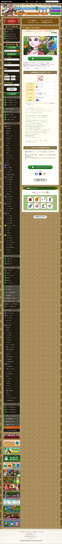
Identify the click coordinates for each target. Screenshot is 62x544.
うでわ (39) (8, 206)
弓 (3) (7, 160)
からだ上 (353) (9, 177)
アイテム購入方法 (32, 20)
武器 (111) (8, 126)
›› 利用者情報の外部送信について (31, 536)
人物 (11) (8, 272)
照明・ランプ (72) (10, 368)
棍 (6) (7, 145)
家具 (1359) (8, 325)
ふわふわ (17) (9, 237)
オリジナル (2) (9, 282)
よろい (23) (8, 186)
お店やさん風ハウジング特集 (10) (11, 39)
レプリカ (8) (8, 270)
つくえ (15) (8, 378)
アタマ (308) (8, 167)
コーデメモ (55, 11)
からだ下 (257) (9, 196)
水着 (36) (8, 194)
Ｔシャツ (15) (9, 191)
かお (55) (8, 232)
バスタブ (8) (8, 339)
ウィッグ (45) (9, 169)
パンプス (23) (9, 220)
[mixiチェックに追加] (44, 174)
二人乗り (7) (8, 261)
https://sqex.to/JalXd (29, 135)
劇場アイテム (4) (9, 31)
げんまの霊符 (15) (9, 418)
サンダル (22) (9, 223)
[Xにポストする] (40, 174)
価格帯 (5, 68)
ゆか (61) (8, 342)
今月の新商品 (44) (9, 29)
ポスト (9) (8, 395)
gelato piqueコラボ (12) (10, 33)
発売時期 (6, 74)
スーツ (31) (8, 184)
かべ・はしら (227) (10, 344)
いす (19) (8, 380)
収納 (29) (8, 327)
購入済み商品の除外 (8, 82)
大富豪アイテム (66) (10, 424)
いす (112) (8, 337)
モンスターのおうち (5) (11, 397)
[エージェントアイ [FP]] (50, 206)
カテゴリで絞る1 (7, 57)
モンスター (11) (9, 275)
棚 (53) (7, 330)
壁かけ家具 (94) (9, 356)
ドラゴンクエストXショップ (31, 8)
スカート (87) (9, 201)
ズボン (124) (8, 198)
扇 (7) (7, 152)
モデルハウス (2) (9, 313)
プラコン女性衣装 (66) (10, 409)
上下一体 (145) (9, 179)
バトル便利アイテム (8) (11, 100)
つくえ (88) (8, 334)
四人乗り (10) (9, 263)
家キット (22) (9, 315)
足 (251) (8, 213)
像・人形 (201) (9, 373)
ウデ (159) (8, 203)
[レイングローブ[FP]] (30, 206)
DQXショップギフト (10, 427)
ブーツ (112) (8, 215)
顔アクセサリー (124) (10, 225)
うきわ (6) (8, 249)
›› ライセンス (31, 538)
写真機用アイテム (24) (10, 298)
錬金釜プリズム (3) (10, 421)
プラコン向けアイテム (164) (9, 404)
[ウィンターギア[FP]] (50, 199)
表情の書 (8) (8, 295)
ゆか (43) (8, 383)
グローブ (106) (9, 208)
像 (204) (8, 354)
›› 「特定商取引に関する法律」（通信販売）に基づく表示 (31, 531)
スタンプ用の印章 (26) (10, 292)
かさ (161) (8, 235)
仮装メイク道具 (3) (10, 108)
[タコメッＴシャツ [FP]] (30, 199)
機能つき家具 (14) (10, 349)
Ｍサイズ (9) (8, 320)
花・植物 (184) (9, 366)
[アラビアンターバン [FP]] (43, 206)
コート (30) (8, 189)
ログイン (11, 21)
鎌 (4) (7, 162)
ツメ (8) (8, 148)
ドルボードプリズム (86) (9, 256)
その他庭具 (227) (9, 400)
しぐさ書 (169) (9, 286)
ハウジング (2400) (7, 310)
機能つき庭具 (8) (9, 390)
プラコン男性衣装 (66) (10, 407)
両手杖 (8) (8, 138)
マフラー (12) (9, 244)
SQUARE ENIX (6, 1)
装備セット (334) (9, 114)
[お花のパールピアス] (40, 78)
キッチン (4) (8, 351)
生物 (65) (8, 280)
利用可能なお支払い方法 (47, 22)
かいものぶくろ (55, 8)
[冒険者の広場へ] (7, 14)
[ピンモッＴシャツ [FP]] (37, 206)
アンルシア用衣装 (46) (11, 306)
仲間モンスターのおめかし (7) (12, 415)
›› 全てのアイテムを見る (12, 430)
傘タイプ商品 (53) (10, 247)
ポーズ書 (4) (8, 289)
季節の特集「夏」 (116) (11, 36)
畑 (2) (7, 393)
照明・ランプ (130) (10, 347)
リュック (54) (9, 240)
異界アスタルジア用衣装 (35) (12, 303)
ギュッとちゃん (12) (10, 242)
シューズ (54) (9, 218)
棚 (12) (7, 376)
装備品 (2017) (6, 123)
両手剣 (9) (8, 131)
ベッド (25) (8, 332)
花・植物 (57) (9, 359)
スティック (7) (9, 135)
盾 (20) (7, 164)
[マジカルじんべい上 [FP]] (37, 199)
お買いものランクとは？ (33, 22)
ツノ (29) (8, 172)
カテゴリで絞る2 (7, 62)
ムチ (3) (8, 150)
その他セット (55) (10, 119)
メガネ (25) (8, 227)
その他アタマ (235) (10, 174)
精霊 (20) (8, 277)
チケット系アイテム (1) (11, 104)
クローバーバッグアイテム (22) (10, 97)
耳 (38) (7, 230)
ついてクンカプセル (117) (9, 267)
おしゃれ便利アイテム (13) (11, 102)
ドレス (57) (8, 181)
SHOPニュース (55, 14)
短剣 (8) (8, 133)
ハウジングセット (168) (11, 117)
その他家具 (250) (9, 361)
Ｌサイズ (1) (8, 322)
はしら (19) (8, 388)
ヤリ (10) (8, 140)
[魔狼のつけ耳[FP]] (43, 199)
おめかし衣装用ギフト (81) (9, 301)
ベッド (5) (8, 371)
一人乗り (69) (9, 258)
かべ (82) (8, 385)
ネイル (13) (8, 210)
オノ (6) (8, 143)
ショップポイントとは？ (47, 20)
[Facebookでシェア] (36, 174)
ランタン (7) (8, 252)
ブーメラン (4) (9, 157)
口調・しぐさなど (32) (10, 411)
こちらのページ (51, 103)
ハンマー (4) (8, 155)
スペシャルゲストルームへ (11, 436)
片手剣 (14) (8, 128)
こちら (26, 134)
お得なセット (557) (8, 111)
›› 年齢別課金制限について (31, 534)
